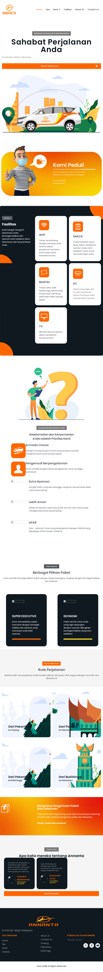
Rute (55, 9)
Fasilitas (68, 9)
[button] (51, 33)
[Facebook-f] (91, 945)
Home (39, 9)
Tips (48, 9)
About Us (79, 9)
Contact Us (93, 9)
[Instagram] (85, 945)
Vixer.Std (41, 966)
